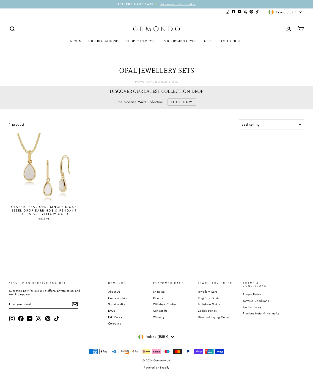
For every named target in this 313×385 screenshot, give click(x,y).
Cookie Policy (252, 307)
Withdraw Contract (165, 304)
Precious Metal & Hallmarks (261, 313)
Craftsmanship (117, 298)
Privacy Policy (252, 294)
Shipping (159, 291)
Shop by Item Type (141, 41)
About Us (114, 291)
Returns (158, 298)
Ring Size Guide (209, 298)
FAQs (111, 310)
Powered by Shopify (156, 368)
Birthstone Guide (209, 304)
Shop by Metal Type (180, 41)
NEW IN (75, 41)
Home (139, 82)
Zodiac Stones (207, 310)
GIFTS (208, 41)
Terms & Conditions (256, 301)
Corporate (114, 323)
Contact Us (160, 310)
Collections (231, 41)
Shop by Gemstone (103, 41)
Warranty (159, 317)
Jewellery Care (207, 291)
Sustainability (116, 304)
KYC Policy (115, 317)
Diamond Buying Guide (213, 317)
